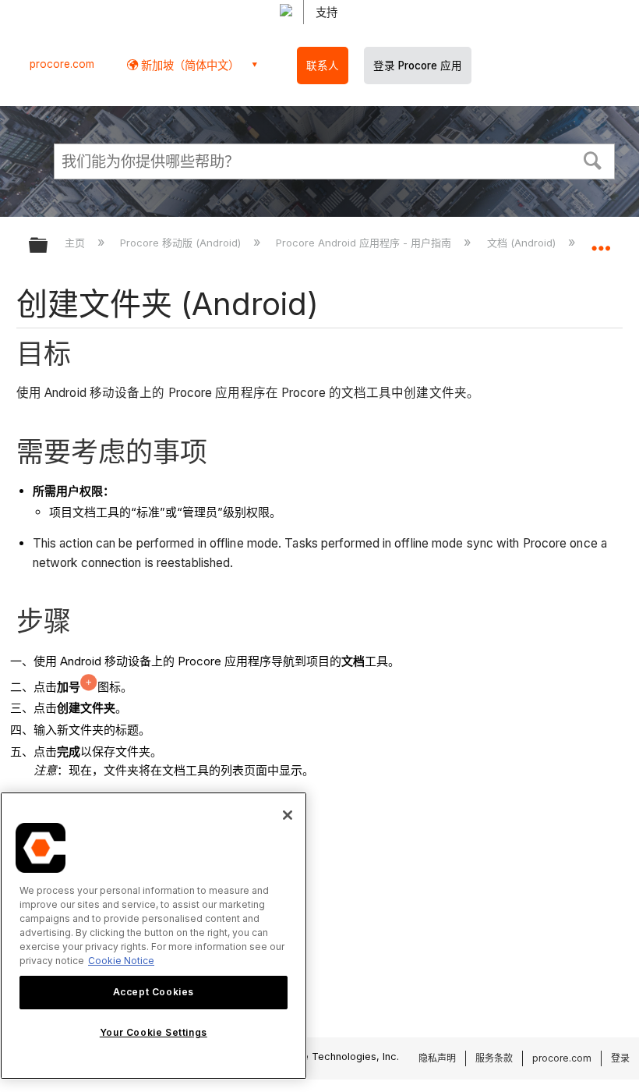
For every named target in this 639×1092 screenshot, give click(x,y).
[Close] (287, 815)
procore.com (62, 64)
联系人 (322, 65)
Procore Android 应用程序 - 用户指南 (365, 242)
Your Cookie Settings (153, 1032)
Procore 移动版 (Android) (182, 242)
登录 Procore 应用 (417, 65)
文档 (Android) (522, 242)
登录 (620, 1058)
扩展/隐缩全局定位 (600, 240)
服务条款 (494, 1058)
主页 (76, 242)
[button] (593, 159)
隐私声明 (437, 1058)
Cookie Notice (121, 960)
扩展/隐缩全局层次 (48, 246)
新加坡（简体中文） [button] (188, 65)
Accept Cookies (153, 992)
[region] (153, 936)
